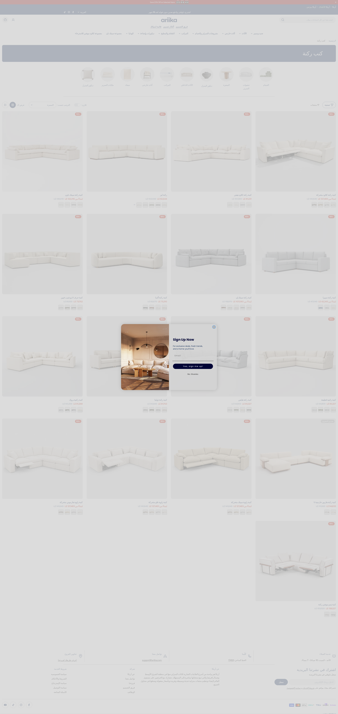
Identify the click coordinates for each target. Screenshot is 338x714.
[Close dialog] (214, 327)
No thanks (193, 374)
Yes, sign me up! (193, 366)
